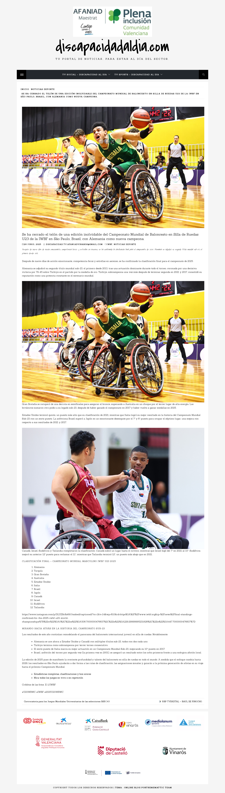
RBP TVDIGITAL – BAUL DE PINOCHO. (181, 701)
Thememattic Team (159, 787)
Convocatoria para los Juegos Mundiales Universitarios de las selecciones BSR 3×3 (67, 701)
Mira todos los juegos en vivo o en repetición (58, 677)
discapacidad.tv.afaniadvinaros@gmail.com (74, 244)
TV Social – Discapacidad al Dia (84, 74)
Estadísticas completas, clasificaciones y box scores (62, 674)
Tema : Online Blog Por (130, 787)
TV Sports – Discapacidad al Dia (136, 74)
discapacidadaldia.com (112, 46)
